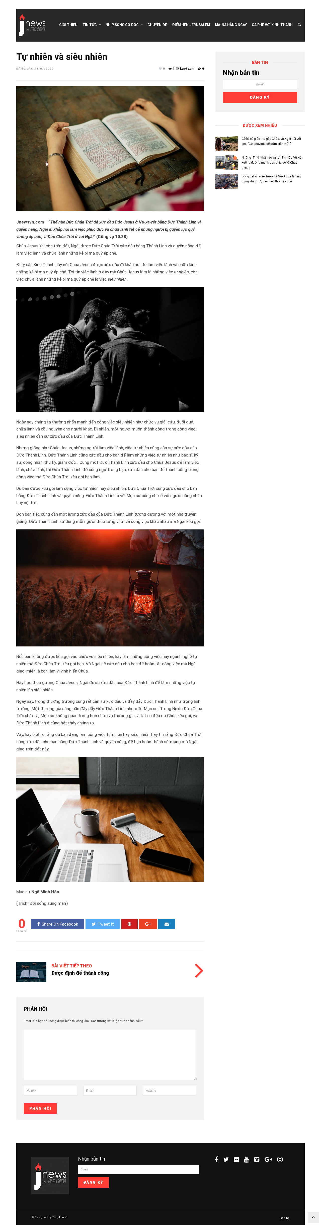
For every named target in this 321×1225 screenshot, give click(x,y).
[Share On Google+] (148, 924)
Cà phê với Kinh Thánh (272, 25)
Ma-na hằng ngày (231, 25)
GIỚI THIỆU (68, 25)
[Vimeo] (257, 1159)
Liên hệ (285, 1218)
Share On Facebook (60, 924)
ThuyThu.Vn (60, 1217)
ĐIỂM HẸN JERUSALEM (191, 25)
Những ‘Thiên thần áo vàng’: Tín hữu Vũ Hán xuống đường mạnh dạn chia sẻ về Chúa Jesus (272, 163)
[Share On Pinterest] (129, 924)
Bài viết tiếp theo (71, 965)
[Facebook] (216, 1159)
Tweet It (106, 924)
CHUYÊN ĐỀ (157, 25)
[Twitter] (226, 1159)
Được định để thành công (80, 973)
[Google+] (268, 1159)
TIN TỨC (90, 25)
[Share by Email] (166, 924)
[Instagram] (280, 1159)
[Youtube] (246, 1159)
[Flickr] (236, 1159)
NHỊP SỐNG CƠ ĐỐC (122, 25)
